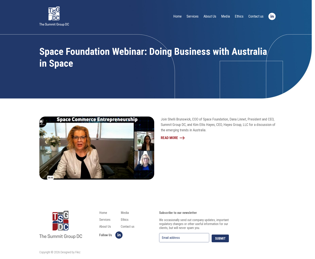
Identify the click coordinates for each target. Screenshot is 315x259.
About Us (209, 16)
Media (225, 16)
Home (177, 16)
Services (193, 16)
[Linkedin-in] (272, 16)
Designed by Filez (70, 252)
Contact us (255, 16)
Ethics (239, 16)
